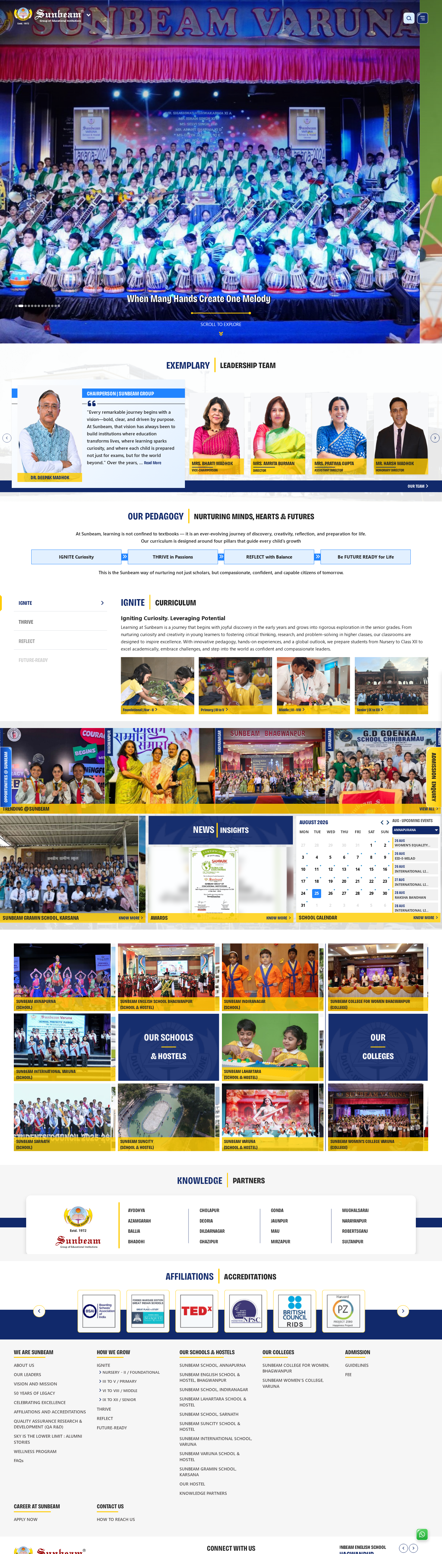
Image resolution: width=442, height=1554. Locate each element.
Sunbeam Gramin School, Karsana (208, 1471)
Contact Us (110, 1506)
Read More (152, 462)
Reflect (105, 1418)
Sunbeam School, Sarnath (209, 1414)
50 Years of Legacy (34, 1393)
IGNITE (25, 603)
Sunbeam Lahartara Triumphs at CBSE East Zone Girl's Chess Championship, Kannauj (167, 764)
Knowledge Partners (203, 1493)
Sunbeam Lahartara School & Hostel (213, 1401)
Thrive (104, 1409)
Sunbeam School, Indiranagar (214, 1389)
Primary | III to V (212, 709)
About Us (24, 1365)
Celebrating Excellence (40, 1402)
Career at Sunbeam (37, 1506)
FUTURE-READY (33, 660)
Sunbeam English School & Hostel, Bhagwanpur (210, 1377)
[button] (16, 306)
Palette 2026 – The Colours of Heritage (57, 762)
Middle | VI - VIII (290, 709)
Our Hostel (192, 1484)
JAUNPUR (279, 1219)
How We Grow (113, 1352)
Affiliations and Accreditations (50, 1412)
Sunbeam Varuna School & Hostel (210, 1456)
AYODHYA (136, 1208)
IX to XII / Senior (119, 1399)
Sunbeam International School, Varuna (216, 1441)
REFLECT (27, 641)
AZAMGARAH (139, 1219)
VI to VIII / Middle (120, 1390)
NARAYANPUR (354, 1219)
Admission (357, 1352)
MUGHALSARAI (355, 1208)
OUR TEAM (416, 486)
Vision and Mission (35, 1384)
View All (426, 809)
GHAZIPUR (209, 1240)
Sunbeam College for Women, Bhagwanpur (295, 1368)
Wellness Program (35, 1451)
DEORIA (206, 1219)
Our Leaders (27, 1374)
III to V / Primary (120, 1381)
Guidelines (357, 1365)
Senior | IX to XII (368, 709)
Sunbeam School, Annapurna (213, 1365)
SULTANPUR (352, 1240)
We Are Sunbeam (33, 1352)
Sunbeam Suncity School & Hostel (210, 1426)
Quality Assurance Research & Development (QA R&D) (48, 1424)
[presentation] (40, 1311)
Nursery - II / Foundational (131, 1372)
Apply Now (26, 1519)
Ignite (103, 1365)
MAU (275, 1229)
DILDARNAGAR (212, 1229)
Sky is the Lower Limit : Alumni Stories (48, 1439)
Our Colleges (278, 1352)
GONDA (277, 1208)
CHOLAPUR (209, 1208)
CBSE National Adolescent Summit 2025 (278, 762)
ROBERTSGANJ (355, 1229)
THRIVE (26, 622)
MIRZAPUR (280, 1240)
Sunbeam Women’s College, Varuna (293, 1383)
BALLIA (134, 1229)
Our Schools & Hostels (207, 1352)
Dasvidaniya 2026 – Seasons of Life (389, 762)
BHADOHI (136, 1240)
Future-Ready (112, 1428)
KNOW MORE (129, 918)
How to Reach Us (116, 1519)
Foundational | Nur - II (138, 709)
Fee (348, 1374)
